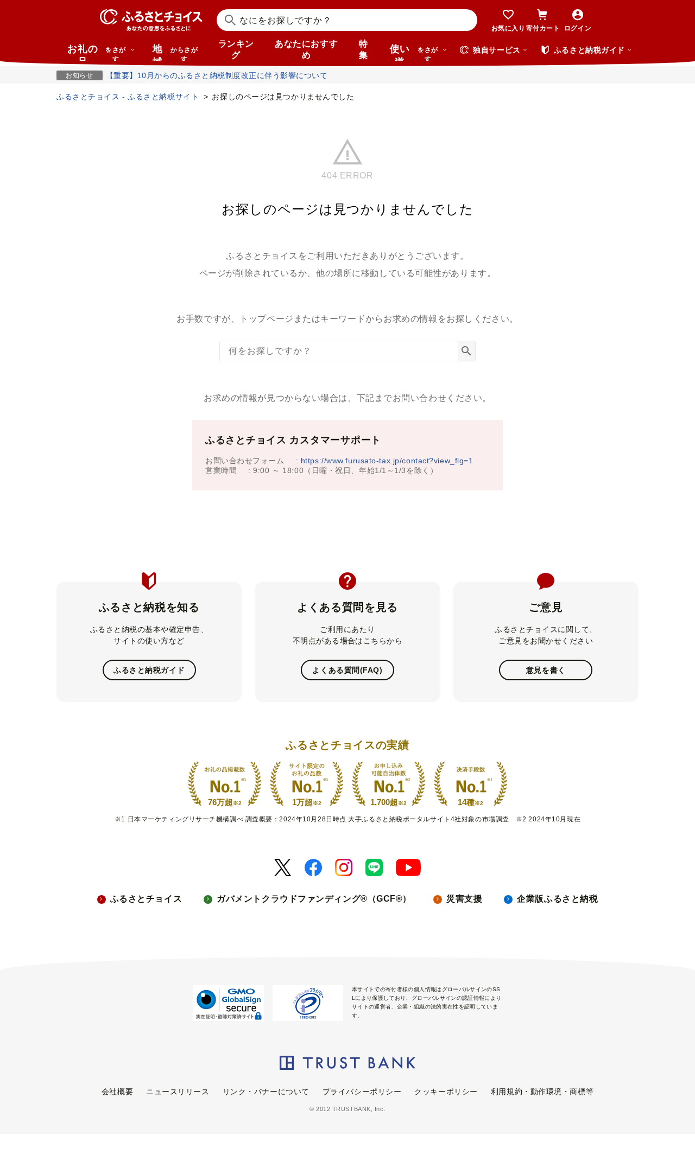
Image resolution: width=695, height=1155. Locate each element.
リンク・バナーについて (266, 1091)
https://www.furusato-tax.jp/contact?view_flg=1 (387, 460)
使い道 (414, 52)
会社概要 (117, 1091)
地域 (175, 52)
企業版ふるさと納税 (557, 898)
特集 (363, 49)
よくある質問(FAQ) (347, 670)
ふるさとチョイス (146, 898)
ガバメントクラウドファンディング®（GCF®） (314, 898)
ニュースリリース (177, 1091)
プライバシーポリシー (362, 1091)
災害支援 (464, 898)
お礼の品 (96, 52)
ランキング (236, 49)
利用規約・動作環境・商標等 (542, 1091)
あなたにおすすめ (306, 49)
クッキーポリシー (445, 1091)
